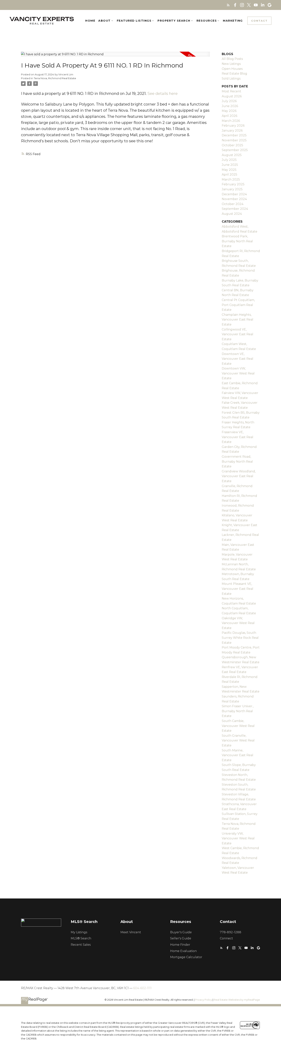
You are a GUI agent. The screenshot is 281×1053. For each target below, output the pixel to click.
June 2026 (230, 106)
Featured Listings (134, 20)
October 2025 (232, 145)
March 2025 (231, 179)
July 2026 (229, 101)
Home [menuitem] (90, 20)
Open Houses (232, 69)
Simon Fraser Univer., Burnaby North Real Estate (237, 711)
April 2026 (229, 116)
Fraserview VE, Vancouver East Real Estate (237, 437)
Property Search (174, 20)
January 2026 (232, 130)
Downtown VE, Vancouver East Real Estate (237, 358)
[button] (228, 5)
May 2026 (229, 111)
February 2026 (233, 125)
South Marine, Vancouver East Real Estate (237, 755)
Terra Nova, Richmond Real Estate (55, 78)
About (104, 20)
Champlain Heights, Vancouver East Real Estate (237, 319)
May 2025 (229, 170)
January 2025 (232, 189)
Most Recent (231, 91)
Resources (207, 20)
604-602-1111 (142, 988)
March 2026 (231, 121)
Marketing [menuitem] (233, 20)
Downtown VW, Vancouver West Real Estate (238, 373)
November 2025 (234, 140)
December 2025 (234, 135)
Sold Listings (231, 78)
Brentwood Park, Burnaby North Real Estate (237, 241)
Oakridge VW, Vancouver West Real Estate (238, 623)
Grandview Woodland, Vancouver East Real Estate (239, 476)
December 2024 (234, 194)
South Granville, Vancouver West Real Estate (238, 740)
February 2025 (233, 184)
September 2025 (235, 150)
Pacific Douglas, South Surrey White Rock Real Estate (240, 637)
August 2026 (232, 96)
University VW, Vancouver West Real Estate (238, 838)
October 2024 (232, 204)
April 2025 (229, 174)
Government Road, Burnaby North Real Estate (237, 461)
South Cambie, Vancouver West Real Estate (238, 725)
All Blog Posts (232, 59)
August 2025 (232, 155)
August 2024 (232, 214)
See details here (162, 93)
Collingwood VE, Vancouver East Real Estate (237, 334)
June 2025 (230, 165)
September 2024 (235, 209)
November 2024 (234, 199)
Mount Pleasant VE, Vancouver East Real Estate (237, 588)
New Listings (231, 64)
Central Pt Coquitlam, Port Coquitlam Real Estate (238, 305)
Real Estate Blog (234, 73)
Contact (259, 20)
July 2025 (229, 160)
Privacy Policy (203, 999)
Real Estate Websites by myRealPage (237, 999)
